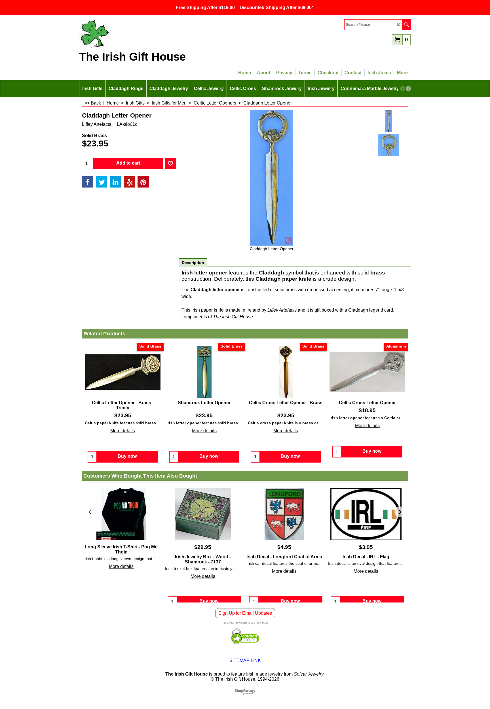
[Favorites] (170, 163)
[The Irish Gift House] (128, 33)
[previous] (402, 88)
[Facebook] (87, 182)
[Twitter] (101, 182)
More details (122, 430)
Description (193, 262)
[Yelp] (129, 182)
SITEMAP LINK (245, 666)
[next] (408, 88)
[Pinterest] (143, 182)
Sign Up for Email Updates (245, 618)
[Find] (406, 25)
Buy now (208, 601)
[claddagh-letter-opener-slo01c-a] (389, 145)
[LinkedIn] (115, 182)
